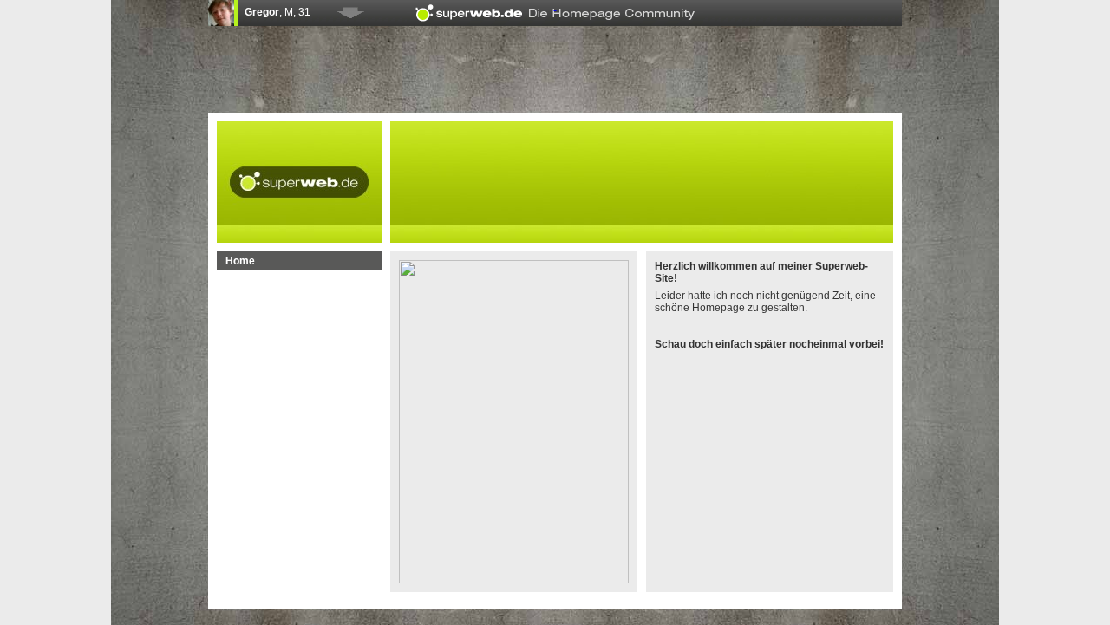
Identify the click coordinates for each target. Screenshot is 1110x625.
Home (240, 261)
